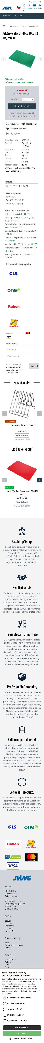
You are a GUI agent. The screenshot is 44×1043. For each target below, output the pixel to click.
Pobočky (8, 923)
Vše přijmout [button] (22, 1033)
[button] (22, 1038)
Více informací (17, 993)
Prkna (22, 26)
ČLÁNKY (18, 16)
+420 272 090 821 (16, 200)
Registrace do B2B (35, 2)
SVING (25, 149)
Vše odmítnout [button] (22, 1027)
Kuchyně (12, 26)
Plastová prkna (33, 26)
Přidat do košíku (22, 106)
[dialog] (22, 1006)
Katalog (8, 921)
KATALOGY (7, 16)
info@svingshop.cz (17, 203)
